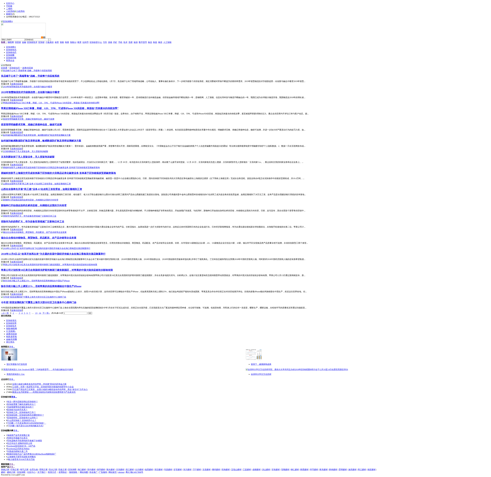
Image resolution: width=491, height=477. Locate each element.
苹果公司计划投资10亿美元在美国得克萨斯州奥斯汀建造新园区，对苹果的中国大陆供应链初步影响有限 (57, 270)
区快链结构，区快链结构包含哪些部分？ (25, 415)
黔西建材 (304, 469)
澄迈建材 (158, 469)
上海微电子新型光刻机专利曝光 (21, 457)
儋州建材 (216, 469)
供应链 (18, 42)
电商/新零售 (11, 337)
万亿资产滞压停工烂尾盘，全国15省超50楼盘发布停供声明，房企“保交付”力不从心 (50, 389)
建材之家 (11, 472)
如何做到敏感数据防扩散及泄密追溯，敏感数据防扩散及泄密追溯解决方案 (41, 140)
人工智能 (167, 42)
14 (39, 313)
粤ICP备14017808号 (134, 472)
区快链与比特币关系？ (17, 410)
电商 (67, 42)
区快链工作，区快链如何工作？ (21, 412)
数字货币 (143, 42)
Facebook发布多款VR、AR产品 (21, 446)
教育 (79, 42)
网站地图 (84, 472)
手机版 (9, 6)
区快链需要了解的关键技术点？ (21, 404)
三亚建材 (247, 469)
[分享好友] (6, 65)
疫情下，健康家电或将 (261, 364)
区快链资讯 (11, 320)
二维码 (9, 9)
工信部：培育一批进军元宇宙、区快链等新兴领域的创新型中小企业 (43, 387)
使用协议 (63, 472)
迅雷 (131, 42)
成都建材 (256, 469)
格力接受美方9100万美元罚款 (21, 459)
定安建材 (178, 469)
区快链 (41, 42)
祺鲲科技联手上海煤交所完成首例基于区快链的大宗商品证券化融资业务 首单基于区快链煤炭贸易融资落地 (58, 173)
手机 (120, 42)
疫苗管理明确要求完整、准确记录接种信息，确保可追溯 (31, 124)
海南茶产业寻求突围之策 (18, 435)
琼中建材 (91, 469)
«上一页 (5, 313)
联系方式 (52, 472)
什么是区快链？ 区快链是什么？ (21, 420)
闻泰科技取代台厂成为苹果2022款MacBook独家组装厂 (31, 454)
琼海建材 (226, 469)
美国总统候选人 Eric (16, 374)
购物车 (9, 14)
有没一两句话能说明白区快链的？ (22, 402)
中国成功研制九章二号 (17, 451)
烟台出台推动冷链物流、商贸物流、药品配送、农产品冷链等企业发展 (38, 237)
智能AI (73, 42)
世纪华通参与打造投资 (17, 364)
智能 (62, 42)
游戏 (110, 42)
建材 (3, 472)
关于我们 (41, 472)
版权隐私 (73, 472)
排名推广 (93, 472)
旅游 (136, 42)
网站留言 (113, 472)
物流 (160, 42)
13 (36, 313)
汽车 (105, 42)
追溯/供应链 (27, 68)
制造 (155, 42)
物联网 (11, 42)
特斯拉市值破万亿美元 (17, 438)
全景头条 (34, 469)
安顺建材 (285, 469)
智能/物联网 (11, 328)
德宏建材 (371, 469)
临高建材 (149, 469)
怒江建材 (362, 469)
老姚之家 (5, 469)
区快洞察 (72, 469)
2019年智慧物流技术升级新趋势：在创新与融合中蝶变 (30, 92)
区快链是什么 (96, 42)
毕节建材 (314, 469)
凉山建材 (266, 469)
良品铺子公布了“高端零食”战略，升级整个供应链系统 (30, 76)
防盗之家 (63, 469)
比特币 (85, 42)
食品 (150, 42)
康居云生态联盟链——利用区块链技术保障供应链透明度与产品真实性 (44, 392)
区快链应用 (11, 323)
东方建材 (187, 469)
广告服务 (103, 472)
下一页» (46, 313)
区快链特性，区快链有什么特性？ (22, 418)
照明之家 (43, 469)
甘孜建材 (276, 469)
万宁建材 (197, 469)
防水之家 (53, 469)
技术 (125, 42)
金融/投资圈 (11, 339)
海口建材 (82, 469)
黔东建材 (324, 469)
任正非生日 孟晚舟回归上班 (19, 443)
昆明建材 (343, 469)
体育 (57, 42)
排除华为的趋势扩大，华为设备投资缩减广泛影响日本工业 (32, 221)
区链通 (4, 68)
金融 (24, 42)
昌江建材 (130, 469)
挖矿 (115, 42)
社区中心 (10, 3)
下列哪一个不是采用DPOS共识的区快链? (26, 423)
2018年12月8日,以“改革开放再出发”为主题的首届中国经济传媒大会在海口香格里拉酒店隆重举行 (53, 254)
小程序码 (10, 11)
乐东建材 (120, 469)
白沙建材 (139, 469)
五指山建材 (236, 469)
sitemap (121, 472)
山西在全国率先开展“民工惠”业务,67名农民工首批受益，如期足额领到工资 (41, 189)
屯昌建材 (168, 469)
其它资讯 (10, 342)
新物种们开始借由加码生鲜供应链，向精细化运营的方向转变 (34, 205)
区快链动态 (15, 68)
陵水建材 (111, 469)
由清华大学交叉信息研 (261, 374)
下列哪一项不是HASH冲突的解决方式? (25, 426)
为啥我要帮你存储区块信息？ (20, 407)
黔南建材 (333, 469)
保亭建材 (101, 469)
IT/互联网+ (11, 331)
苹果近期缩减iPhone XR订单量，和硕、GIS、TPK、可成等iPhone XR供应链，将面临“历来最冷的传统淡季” (60, 108)
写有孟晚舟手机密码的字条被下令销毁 (24, 441)
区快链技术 (32, 42)
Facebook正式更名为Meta (18, 449)
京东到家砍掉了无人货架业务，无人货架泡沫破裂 (27, 156)
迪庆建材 (352, 469)
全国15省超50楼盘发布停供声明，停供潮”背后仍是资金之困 (39, 384)
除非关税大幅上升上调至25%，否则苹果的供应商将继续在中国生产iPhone (41, 286)
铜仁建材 (295, 469)
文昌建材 (206, 469)
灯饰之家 (15, 469)
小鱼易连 (50, 42)
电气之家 (24, 469)
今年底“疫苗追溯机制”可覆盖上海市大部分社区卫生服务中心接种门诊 (38, 302)
